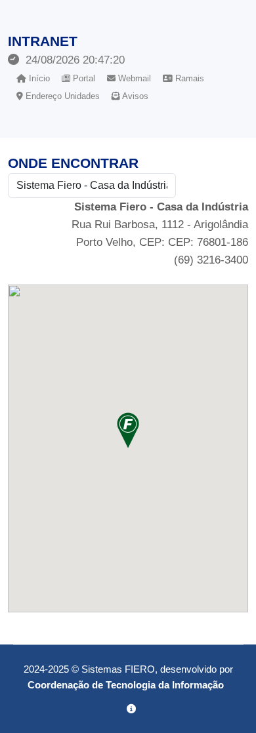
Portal (82, 78)
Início (38, 78)
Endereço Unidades (61, 96)
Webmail (133, 78)
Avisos (134, 96)
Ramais (188, 78)
